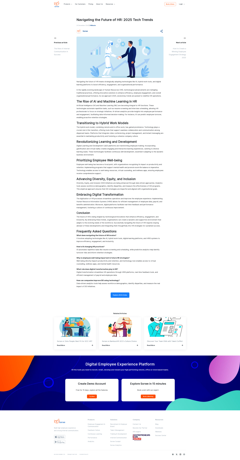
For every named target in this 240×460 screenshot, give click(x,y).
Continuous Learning (95, 434)
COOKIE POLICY (84, 454)
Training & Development (118, 434)
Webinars (158, 432)
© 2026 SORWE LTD (59, 454)
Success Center (160, 435)
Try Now (92, 396)
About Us (99, 4)
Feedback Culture (94, 430)
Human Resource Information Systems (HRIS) (94, 202)
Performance (92, 438)
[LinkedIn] (173, 454)
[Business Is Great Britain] (142, 438)
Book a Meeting (148, 396)
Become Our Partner (140, 428)
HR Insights (137, 432)
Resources (109, 4)
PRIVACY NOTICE (72, 454)
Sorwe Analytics (116, 445)
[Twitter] (176, 454)
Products (67, 4)
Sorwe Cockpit (115, 441)
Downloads (159, 428)
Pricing (90, 4)
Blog (156, 424)
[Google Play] (69, 442)
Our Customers (80, 4)
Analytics (91, 441)
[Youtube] (184, 454)
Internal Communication (118, 438)
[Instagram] (180, 454)
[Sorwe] (56, 4)
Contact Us (137, 424)
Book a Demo (170, 4)
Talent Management (117, 430)
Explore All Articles (120, 295)
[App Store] (69, 437)
